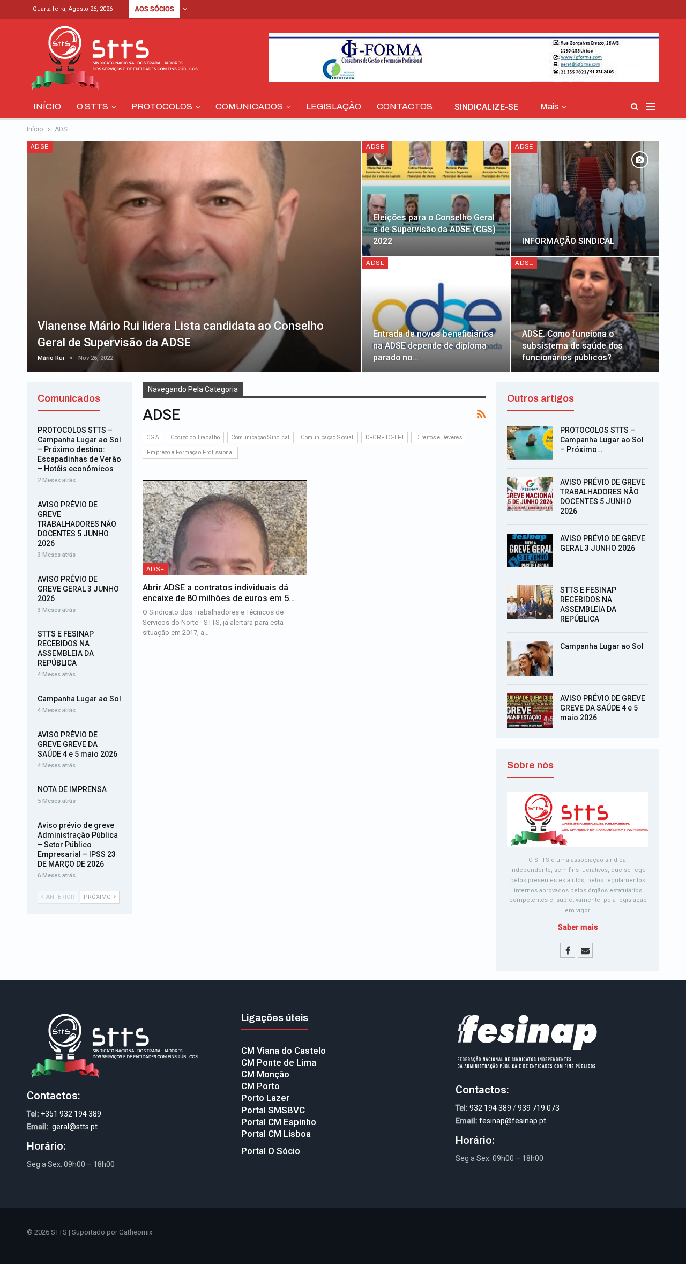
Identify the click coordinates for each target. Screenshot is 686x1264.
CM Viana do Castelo (283, 1050)
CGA (153, 437)
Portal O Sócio (270, 1150)
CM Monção (265, 1074)
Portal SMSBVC (273, 1110)
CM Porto (260, 1086)
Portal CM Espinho (278, 1122)
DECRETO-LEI (385, 437)
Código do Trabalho (195, 437)
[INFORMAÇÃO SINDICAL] (585, 198)
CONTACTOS (405, 106)
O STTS (92, 106)
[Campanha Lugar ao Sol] (530, 658)
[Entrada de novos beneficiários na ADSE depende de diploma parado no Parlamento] (436, 314)
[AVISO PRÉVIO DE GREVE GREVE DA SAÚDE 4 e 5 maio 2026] (530, 710)
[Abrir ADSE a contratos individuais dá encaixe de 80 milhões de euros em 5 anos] (225, 527)
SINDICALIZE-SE (486, 107)
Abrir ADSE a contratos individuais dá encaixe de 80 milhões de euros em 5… (219, 592)
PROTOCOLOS (161, 106)
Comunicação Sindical (260, 437)
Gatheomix (135, 1232)
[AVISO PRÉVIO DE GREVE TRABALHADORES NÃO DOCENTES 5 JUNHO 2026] (530, 494)
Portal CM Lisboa (276, 1133)
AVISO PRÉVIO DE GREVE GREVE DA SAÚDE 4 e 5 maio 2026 (602, 708)
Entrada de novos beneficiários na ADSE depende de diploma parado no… (433, 346)
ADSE (40, 146)
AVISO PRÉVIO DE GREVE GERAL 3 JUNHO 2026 (78, 589)
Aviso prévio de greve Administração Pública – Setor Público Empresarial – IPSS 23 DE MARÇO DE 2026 (78, 844)
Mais (549, 106)
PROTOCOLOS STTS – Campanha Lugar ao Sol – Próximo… (602, 440)
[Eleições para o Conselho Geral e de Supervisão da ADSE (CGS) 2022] (436, 198)
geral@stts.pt (75, 1126)
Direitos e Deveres (438, 437)
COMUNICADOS (249, 106)
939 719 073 (539, 1108)
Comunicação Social (327, 437)
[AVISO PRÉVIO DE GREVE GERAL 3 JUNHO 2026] (530, 551)
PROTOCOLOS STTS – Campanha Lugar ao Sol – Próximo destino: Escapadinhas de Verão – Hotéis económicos (79, 449)
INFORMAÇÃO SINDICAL (568, 241)
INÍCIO (47, 106)
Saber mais (578, 927)
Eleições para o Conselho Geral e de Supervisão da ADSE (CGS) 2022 (434, 229)
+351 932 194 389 (71, 1114)
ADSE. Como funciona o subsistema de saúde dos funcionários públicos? (572, 346)
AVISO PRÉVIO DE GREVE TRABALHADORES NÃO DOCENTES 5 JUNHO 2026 (77, 524)
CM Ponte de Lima (278, 1062)
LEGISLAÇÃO (333, 106)
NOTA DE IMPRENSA (72, 789)
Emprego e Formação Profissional (190, 452)
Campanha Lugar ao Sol (602, 646)
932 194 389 (490, 1108)
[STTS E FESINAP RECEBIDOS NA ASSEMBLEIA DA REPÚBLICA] (530, 602)
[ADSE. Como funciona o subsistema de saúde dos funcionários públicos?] (585, 314)
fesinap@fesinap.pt (512, 1121)
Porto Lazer (265, 1097)
